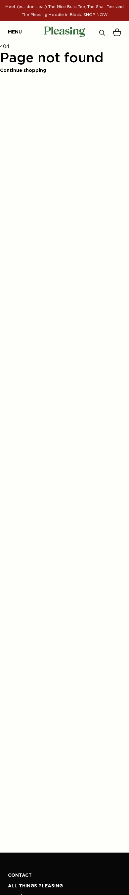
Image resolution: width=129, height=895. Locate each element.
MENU (11, 31)
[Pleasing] (64, 32)
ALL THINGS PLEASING (35, 885)
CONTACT (20, 874)
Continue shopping (23, 70)
